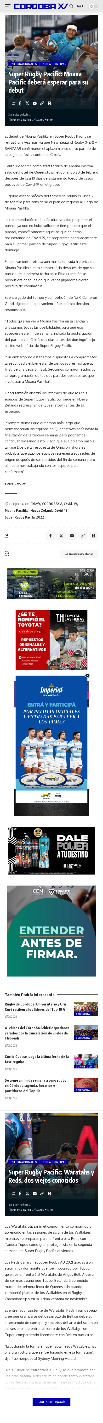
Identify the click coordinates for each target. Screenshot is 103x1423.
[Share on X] (27, 103)
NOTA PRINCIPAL (54, 63)
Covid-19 (70, 504)
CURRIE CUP (84, 1066)
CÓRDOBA (83, 1014)
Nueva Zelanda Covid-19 (49, 510)
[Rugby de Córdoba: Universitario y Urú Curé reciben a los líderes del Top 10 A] (86, 1009)
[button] (9, 6)
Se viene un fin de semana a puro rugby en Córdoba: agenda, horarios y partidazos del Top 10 (35, 1085)
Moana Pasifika (17, 510)
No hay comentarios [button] (81, 553)
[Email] (34, 103)
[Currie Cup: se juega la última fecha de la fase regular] (86, 1061)
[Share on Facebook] (20, 103)
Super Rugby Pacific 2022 (24, 517)
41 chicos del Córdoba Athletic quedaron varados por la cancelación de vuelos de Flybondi (37, 1033)
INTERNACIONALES (24, 63)
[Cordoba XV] (40, 6)
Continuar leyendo (51, 1402)
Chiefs (35, 504)
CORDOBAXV (52, 504)
